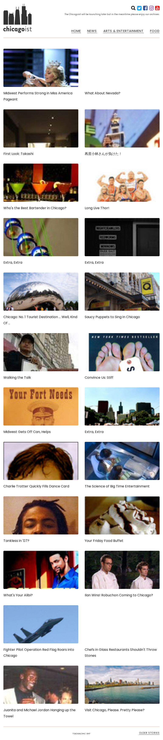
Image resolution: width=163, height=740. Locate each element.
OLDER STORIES (149, 732)
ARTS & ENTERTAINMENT (123, 31)
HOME (76, 31)
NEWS (92, 31)
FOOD (155, 31)
